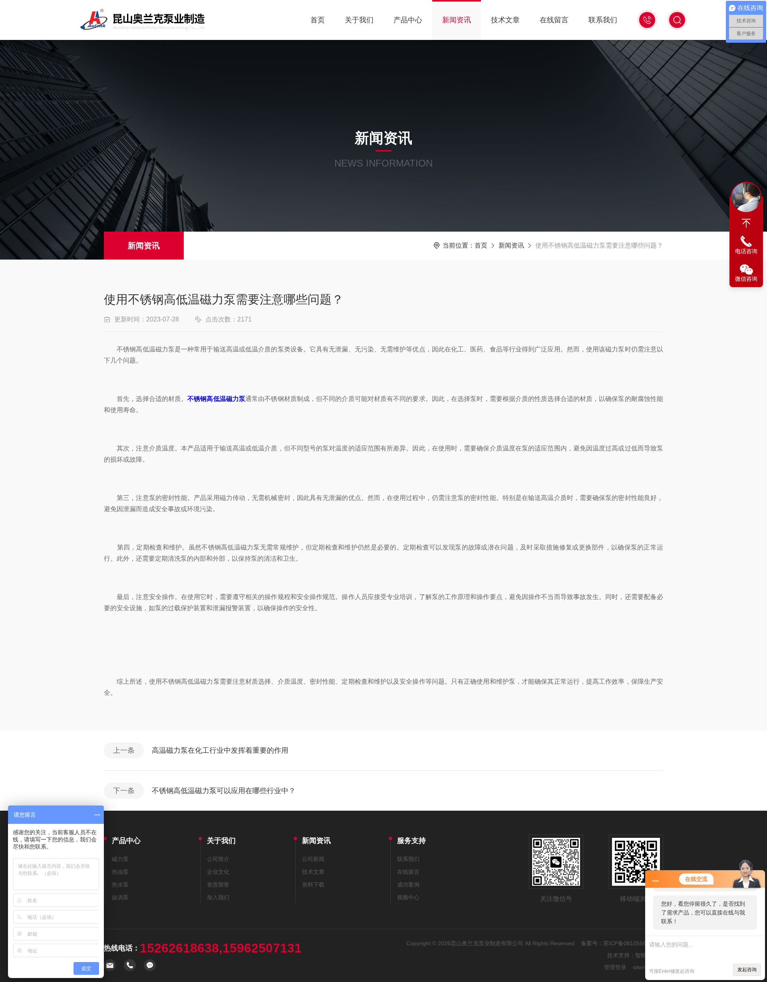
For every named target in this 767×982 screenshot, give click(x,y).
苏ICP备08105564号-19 (633, 943)
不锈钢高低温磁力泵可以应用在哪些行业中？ (224, 791)
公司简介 (218, 859)
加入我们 (218, 897)
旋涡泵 (120, 897)
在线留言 (554, 20)
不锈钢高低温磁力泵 (216, 398)
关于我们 (359, 20)
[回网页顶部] (746, 223)
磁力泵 (120, 859)
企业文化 (218, 872)
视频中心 (408, 897)
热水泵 (120, 884)
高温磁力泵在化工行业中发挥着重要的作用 (220, 750)
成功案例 (408, 884)
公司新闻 (313, 859)
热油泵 (120, 872)
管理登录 (615, 967)
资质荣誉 (218, 884)
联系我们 (602, 20)
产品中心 (407, 20)
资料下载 (313, 884)
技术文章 (505, 20)
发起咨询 (747, 969)
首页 (317, 20)
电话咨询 (746, 251)
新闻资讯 (456, 20)
